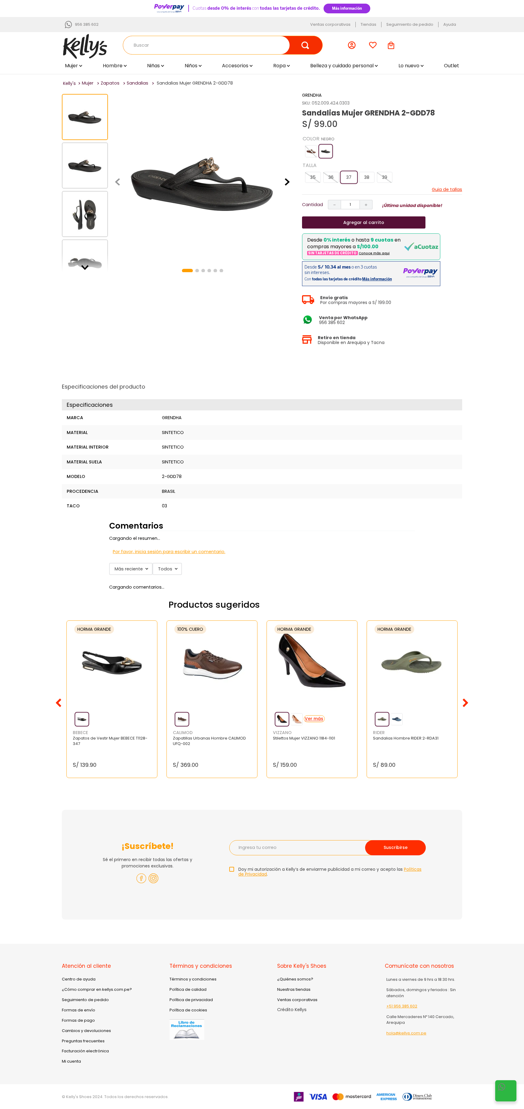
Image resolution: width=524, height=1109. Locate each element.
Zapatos (110, 83)
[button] (311, 151)
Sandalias (137, 83)
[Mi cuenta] (353, 45)
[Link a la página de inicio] (69, 83)
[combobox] (223, 45)
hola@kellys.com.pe (406, 1033)
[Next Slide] (465, 703)
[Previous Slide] (58, 703)
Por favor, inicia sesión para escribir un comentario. (169, 552)
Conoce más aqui (374, 253)
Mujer (87, 83)
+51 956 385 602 (401, 1006)
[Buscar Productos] (305, 45)
